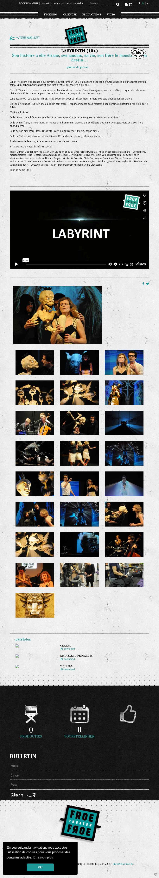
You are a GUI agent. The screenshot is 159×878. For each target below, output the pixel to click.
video (111, 14)
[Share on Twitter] (147, 283)
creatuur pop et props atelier (68, 3)
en (148, 3)
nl (139, 3)
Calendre (70, 14)
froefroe (50, 14)
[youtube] (130, 4)
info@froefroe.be (123, 864)
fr (143, 3)
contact (45, 3)
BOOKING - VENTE (28, 3)
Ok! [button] (40, 867)
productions (91, 14)
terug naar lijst (29, 38)
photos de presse (77, 67)
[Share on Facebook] (144, 283)
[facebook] (127, 4)
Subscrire (17, 795)
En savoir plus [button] (43, 857)
